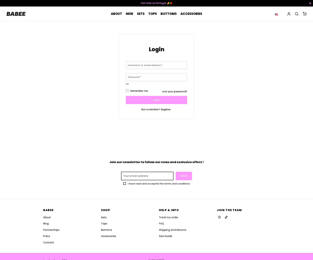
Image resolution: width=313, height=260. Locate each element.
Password (134, 77)
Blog (46, 223)
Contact (48, 242)
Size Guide (165, 236)
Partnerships (51, 230)
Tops (104, 223)
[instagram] (219, 217)
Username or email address (145, 65)
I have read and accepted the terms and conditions (159, 183)
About (47, 217)
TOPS (152, 14)
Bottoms (106, 230)
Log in (156, 100)
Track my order (168, 217)
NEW (129, 14)
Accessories (108, 236)
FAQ (161, 223)
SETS (141, 14)
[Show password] (127, 83)
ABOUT (116, 14)
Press (46, 236)
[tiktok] (226, 217)
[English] (276, 14)
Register (166, 109)
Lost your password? (174, 91)
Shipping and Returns (172, 230)
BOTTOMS (169, 14)
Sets (104, 217)
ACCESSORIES (191, 14)
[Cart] (304, 14)
